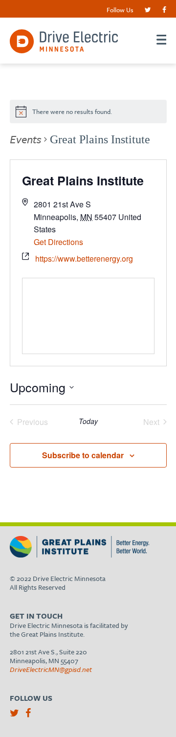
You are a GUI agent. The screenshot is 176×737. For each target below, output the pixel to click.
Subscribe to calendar (83, 455)
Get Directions (58, 241)
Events (25, 139)
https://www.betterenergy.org (84, 258)
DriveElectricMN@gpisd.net (51, 669)
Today (88, 421)
